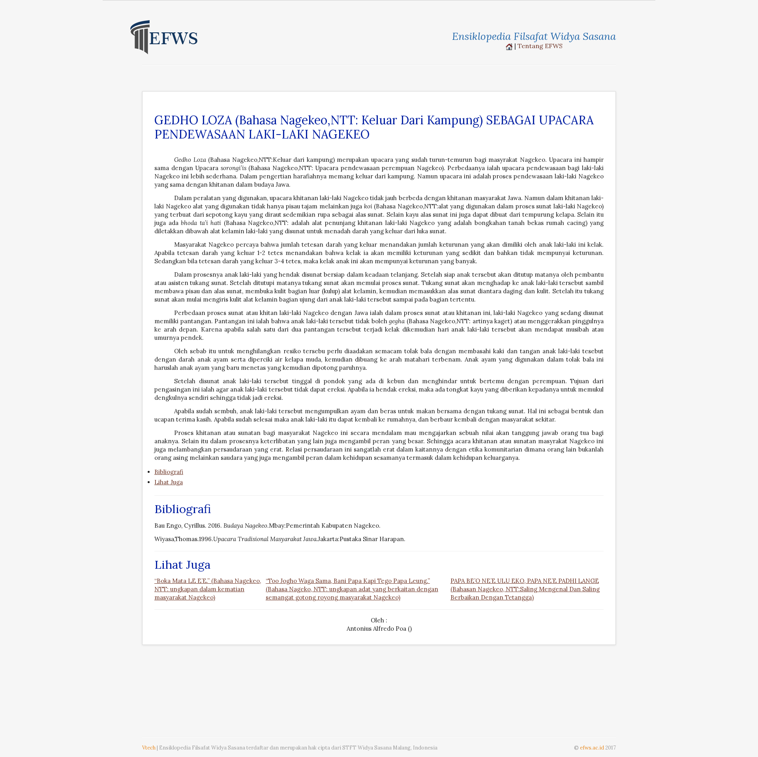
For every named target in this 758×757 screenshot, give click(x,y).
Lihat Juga (168, 482)
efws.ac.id (592, 747)
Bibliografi (168, 472)
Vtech (149, 747)
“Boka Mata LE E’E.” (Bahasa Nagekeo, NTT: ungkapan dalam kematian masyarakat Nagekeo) (207, 589)
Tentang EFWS (540, 46)
